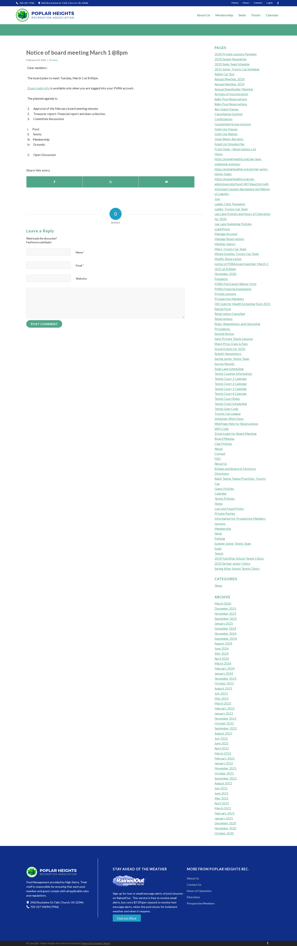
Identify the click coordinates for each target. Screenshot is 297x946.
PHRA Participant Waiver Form (235, 284)
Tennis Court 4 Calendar (231, 393)
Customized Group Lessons (233, 124)
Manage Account (226, 234)
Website (81, 278)
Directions (222, 473)
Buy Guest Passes (227, 109)
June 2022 (222, 743)
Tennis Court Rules (227, 398)
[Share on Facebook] (54, 181)
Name (80, 252)
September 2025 (226, 618)
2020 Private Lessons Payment (236, 54)
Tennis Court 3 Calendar (231, 389)
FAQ (218, 458)
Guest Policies (224, 488)
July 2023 (221, 693)
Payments (221, 279)
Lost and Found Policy (229, 508)
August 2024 (223, 643)
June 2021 (222, 793)
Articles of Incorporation (231, 94)
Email (80, 265)
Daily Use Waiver (226, 134)
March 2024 (223, 663)
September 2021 (226, 778)
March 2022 (223, 753)
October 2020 (224, 833)
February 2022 (225, 758)
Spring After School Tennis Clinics (237, 568)
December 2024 (225, 628)
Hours (219, 154)
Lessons (220, 523)
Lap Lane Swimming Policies (233, 224)
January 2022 (224, 763)
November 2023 (225, 678)
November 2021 (225, 768)
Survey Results (225, 364)
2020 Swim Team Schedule (232, 64)
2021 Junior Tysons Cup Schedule (237, 69)
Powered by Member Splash (96, 943)
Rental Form (223, 309)
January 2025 (224, 623)
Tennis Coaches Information (233, 373)
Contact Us (194, 884)
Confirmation (223, 119)
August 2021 (223, 783)
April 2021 (222, 803)
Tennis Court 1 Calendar (231, 378)
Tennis (219, 553)
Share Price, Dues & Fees (231, 344)
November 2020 (225, 274)
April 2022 (222, 748)
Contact (220, 453)
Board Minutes (225, 438)
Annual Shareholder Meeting (234, 89)
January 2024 (224, 673)
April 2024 (222, 658)
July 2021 (221, 788)
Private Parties (225, 513)
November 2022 (225, 718)
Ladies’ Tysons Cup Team (231, 209)
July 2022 (221, 738)
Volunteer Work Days (229, 418)
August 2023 (223, 688)
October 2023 (224, 683)
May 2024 (222, 653)
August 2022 (223, 733)
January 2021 (224, 818)
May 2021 (222, 798)
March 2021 (223, 808)
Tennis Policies (225, 498)
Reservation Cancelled (230, 314)
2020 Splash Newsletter (231, 59)
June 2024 (222, 648)
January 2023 (224, 713)
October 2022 (224, 723)
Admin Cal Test (224, 74)
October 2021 (224, 773)
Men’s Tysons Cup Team (230, 249)
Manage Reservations (229, 239)
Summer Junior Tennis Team (233, 543)
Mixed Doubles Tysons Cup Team (237, 254)
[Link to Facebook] (278, 3)
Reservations (224, 319)
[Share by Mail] (166, 181)
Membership (223, 528)
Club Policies (223, 443)
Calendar (221, 493)
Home (218, 503)
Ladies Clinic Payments (230, 204)
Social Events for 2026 (230, 349)
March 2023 (223, 703)
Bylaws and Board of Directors (235, 468)
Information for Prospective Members (240, 518)
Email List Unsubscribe (229, 144)
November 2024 (225, 633)
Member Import (225, 244)
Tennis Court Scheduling (231, 404)
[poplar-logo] (45, 15)
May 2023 (222, 698)
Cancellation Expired (228, 114)
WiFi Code (222, 429)
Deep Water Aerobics (229, 139)
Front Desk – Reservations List (235, 149)
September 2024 (226, 638)
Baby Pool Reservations (231, 99)
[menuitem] (235, 3)
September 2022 (226, 728)
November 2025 (225, 613)
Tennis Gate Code (226, 409)
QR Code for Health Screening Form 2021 (243, 304)
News (55, 60)
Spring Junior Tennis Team (232, 359)
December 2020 (225, 823)
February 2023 (225, 708)
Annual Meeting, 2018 (229, 79)
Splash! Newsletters (228, 353)
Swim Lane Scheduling (229, 369)
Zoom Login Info (38, 88)
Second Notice (224, 334)
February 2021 (225, 813)
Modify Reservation (228, 259)
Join (217, 199)
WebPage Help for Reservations (236, 423)
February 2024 (225, 668)
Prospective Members (229, 299)
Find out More (126, 918)
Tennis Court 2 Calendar (231, 384)
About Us (221, 463)
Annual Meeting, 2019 (229, 84)
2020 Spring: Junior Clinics (232, 563)
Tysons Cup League (228, 413)
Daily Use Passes (226, 129)
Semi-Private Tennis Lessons (234, 339)
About (219, 449)
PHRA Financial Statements (233, 289)
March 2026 (223, 603)
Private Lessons (225, 294)
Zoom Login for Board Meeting (236, 433)
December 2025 (225, 608)
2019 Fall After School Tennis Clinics (239, 558)
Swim (218, 548)
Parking (220, 538)
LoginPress (222, 229)
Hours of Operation (199, 891)
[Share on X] (110, 181)
